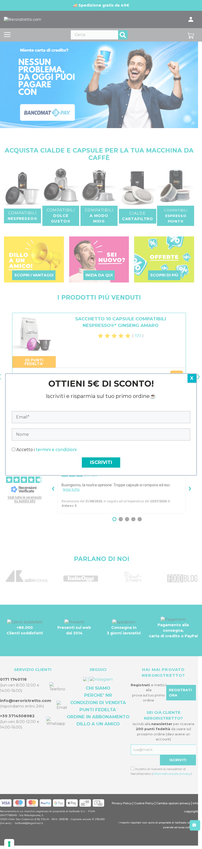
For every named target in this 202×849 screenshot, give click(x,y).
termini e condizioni (56, 449)
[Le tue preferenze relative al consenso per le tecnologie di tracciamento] (9, 844)
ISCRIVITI (101, 462)
